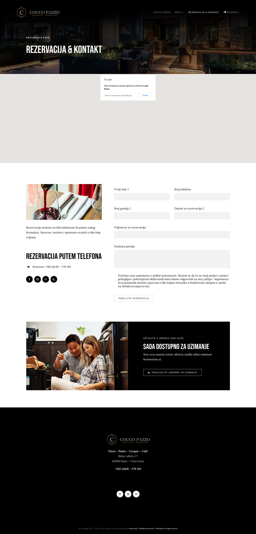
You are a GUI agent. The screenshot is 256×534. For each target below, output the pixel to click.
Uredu (145, 95)
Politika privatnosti (146, 528)
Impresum (133, 528)
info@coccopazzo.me (128, 476)
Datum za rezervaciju (189, 208)
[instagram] (37, 279)
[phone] (54, 279)
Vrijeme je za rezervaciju (130, 227)
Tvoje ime (121, 189)
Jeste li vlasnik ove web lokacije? (118, 96)
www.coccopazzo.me (128, 481)
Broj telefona (182, 189)
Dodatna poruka (124, 246)
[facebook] (29, 279)
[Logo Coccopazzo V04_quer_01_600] (37, 7)
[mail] (45, 279)
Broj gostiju (122, 208)
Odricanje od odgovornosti (166, 528)
